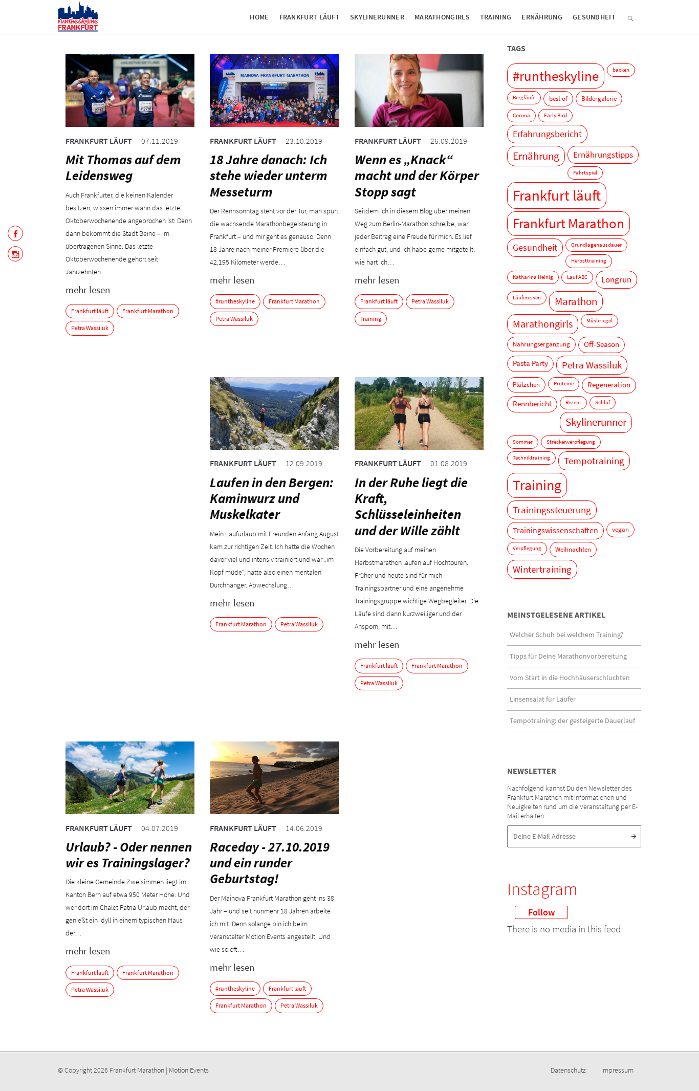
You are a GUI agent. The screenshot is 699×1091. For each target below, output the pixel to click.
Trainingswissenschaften (555, 530)
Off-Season (601, 344)
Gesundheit (594, 16)
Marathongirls (442, 16)
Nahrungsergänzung (541, 344)
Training (495, 16)
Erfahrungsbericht (547, 134)
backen (621, 70)
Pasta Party (530, 363)
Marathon (576, 301)
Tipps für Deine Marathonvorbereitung (568, 656)
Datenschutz (568, 1070)
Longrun (616, 279)
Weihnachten (573, 549)
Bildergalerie (599, 98)
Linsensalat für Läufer (543, 699)
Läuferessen (527, 297)
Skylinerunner (377, 16)
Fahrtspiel (585, 172)
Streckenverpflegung (571, 442)
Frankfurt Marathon (147, 311)
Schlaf (602, 402)
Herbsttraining (588, 260)
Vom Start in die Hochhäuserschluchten (570, 677)
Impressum (617, 1070)
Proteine (564, 383)
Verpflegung (527, 548)
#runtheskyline (235, 301)
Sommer (523, 442)
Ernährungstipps (603, 154)
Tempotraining (594, 461)
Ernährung (541, 16)
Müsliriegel (599, 320)
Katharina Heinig (533, 277)
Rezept (573, 402)
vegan (620, 529)
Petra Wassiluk (89, 328)
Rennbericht (532, 403)
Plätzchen (526, 384)
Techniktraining (531, 457)
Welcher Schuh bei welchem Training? (566, 634)
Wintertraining (542, 569)
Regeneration (608, 384)
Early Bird (555, 115)
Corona (521, 115)
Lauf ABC (577, 277)
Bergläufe (524, 97)
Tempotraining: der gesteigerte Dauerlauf (572, 720)
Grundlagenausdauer (596, 245)
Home (259, 16)
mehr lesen (87, 289)
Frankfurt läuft (309, 16)
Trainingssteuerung (552, 510)
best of (558, 98)
